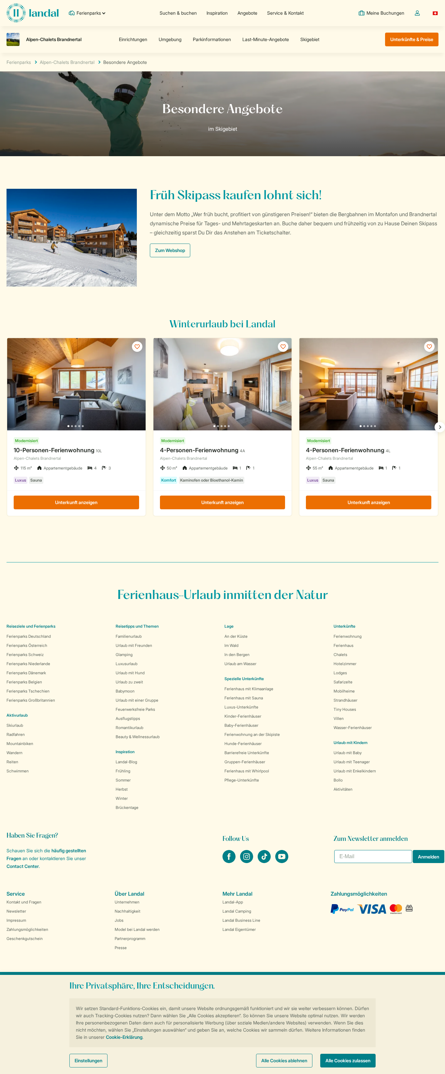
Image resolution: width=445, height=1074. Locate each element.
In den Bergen (237, 654)
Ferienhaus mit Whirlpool (246, 770)
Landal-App (233, 902)
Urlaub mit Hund (130, 672)
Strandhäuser (345, 700)
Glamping (124, 654)
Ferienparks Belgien (24, 681)
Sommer (123, 780)
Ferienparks (19, 62)
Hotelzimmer (345, 663)
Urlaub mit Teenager (352, 761)
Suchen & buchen (178, 13)
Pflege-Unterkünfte (241, 780)
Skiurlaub (15, 725)
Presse (121, 947)
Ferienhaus (343, 645)
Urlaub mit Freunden (134, 645)
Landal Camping (237, 911)
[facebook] (230, 861)
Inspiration (217, 13)
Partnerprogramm (130, 938)
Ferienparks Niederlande (28, 663)
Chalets (340, 654)
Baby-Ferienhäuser (241, 725)
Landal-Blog (126, 761)
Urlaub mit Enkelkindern (355, 770)
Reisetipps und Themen (137, 626)
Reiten (12, 761)
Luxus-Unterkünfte (241, 707)
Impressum (16, 920)
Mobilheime (344, 691)
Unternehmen (127, 902)
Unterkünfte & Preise (411, 39)
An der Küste (236, 636)
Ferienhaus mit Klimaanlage (248, 688)
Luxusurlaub (126, 663)
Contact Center (23, 866)
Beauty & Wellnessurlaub (138, 736)
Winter (122, 798)
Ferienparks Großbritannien (31, 700)
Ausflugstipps (128, 718)
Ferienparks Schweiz (25, 654)
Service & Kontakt (285, 13)
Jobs (119, 920)
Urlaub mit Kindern (350, 742)
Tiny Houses (345, 709)
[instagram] (247, 861)
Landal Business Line (241, 920)
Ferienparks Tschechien (28, 691)
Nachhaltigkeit (127, 911)
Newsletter (16, 911)
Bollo (338, 780)
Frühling (123, 770)
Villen (339, 718)
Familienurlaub (129, 636)
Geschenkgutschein (25, 938)
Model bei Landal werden (137, 929)
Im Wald (231, 645)
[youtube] (281, 861)
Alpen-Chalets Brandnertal (67, 62)
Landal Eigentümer (239, 929)
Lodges (340, 672)
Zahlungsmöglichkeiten (27, 929)
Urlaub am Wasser (240, 663)
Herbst (122, 789)
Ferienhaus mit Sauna (243, 697)
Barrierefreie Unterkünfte (246, 752)
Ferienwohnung (348, 636)
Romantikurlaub (129, 727)
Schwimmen (18, 770)
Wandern (14, 752)
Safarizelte (343, 681)
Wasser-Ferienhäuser (353, 727)
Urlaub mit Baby (348, 752)
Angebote (247, 13)
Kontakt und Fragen (24, 902)
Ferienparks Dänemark (26, 672)
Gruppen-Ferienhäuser (244, 761)
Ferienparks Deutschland (29, 636)
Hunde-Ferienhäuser (243, 743)
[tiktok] (265, 861)
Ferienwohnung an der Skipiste (252, 734)
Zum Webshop (170, 250)
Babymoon (125, 691)
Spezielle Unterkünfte (244, 678)
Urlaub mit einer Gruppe (137, 700)
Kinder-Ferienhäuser (242, 716)
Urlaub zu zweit (129, 681)
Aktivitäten (343, 789)
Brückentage (127, 807)
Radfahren (16, 734)
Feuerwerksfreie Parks (135, 709)
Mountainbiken (20, 743)
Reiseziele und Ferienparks (31, 626)
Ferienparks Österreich (27, 645)
